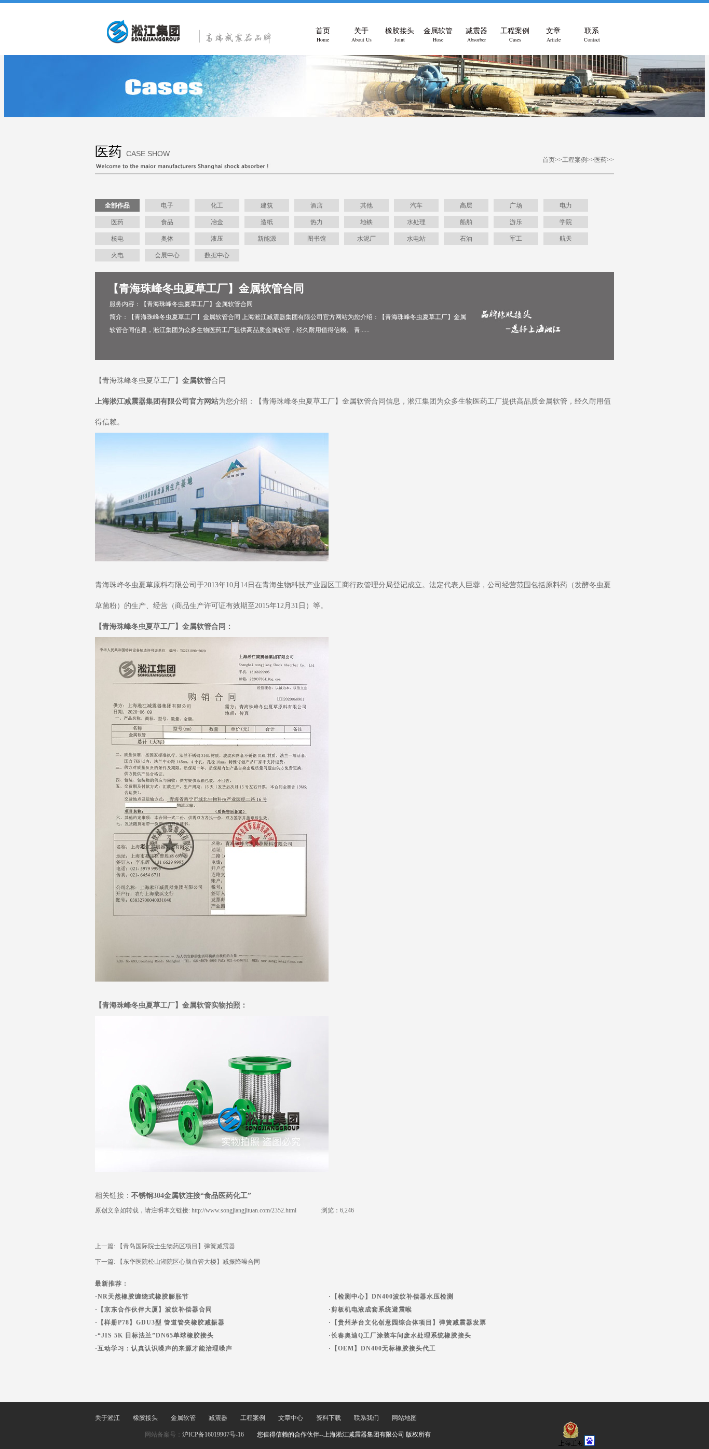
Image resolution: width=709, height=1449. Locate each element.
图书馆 (316, 238)
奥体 (167, 238)
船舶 (466, 222)
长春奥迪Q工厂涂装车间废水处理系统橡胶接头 (401, 1335)
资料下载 (328, 1418)
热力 (316, 222)
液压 (217, 238)
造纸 (267, 222)
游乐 (516, 222)
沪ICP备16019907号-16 (213, 1434)
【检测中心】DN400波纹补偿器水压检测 (392, 1296)
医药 (600, 159)
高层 (466, 205)
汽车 (416, 205)
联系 (592, 35)
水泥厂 (366, 238)
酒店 (316, 205)
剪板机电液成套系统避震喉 (371, 1309)
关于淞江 (107, 1418)
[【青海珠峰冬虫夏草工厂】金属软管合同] (193, 41)
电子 (167, 205)
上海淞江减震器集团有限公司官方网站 (157, 401)
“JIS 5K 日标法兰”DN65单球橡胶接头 (156, 1335)
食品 (167, 222)
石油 (466, 238)
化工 (217, 205)
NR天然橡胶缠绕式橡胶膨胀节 (143, 1296)
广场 (516, 205)
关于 (361, 35)
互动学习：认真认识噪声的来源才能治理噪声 (165, 1348)
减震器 (476, 35)
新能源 (266, 238)
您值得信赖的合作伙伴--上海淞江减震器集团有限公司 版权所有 (344, 1434)
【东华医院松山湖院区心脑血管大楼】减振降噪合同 (188, 1261)
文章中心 (290, 1418)
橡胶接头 (399, 35)
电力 (566, 205)
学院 (566, 222)
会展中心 (167, 255)
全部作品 (117, 205)
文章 (553, 35)
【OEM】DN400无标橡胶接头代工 (383, 1348)
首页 (323, 35)
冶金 (217, 222)
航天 (566, 238)
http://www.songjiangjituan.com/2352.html (244, 1210)
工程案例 (514, 35)
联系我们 (366, 1418)
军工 (516, 238)
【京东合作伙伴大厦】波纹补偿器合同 (155, 1309)
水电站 (416, 238)
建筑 (267, 205)
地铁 (366, 222)
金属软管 (438, 35)
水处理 (416, 222)
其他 (366, 205)
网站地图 (404, 1418)
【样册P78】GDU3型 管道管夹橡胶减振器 (161, 1322)
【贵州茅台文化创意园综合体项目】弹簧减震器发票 (408, 1322)
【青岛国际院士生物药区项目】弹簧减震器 (176, 1246)
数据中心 (216, 255)
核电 (117, 238)
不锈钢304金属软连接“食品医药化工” (191, 1195)
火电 (117, 255)
